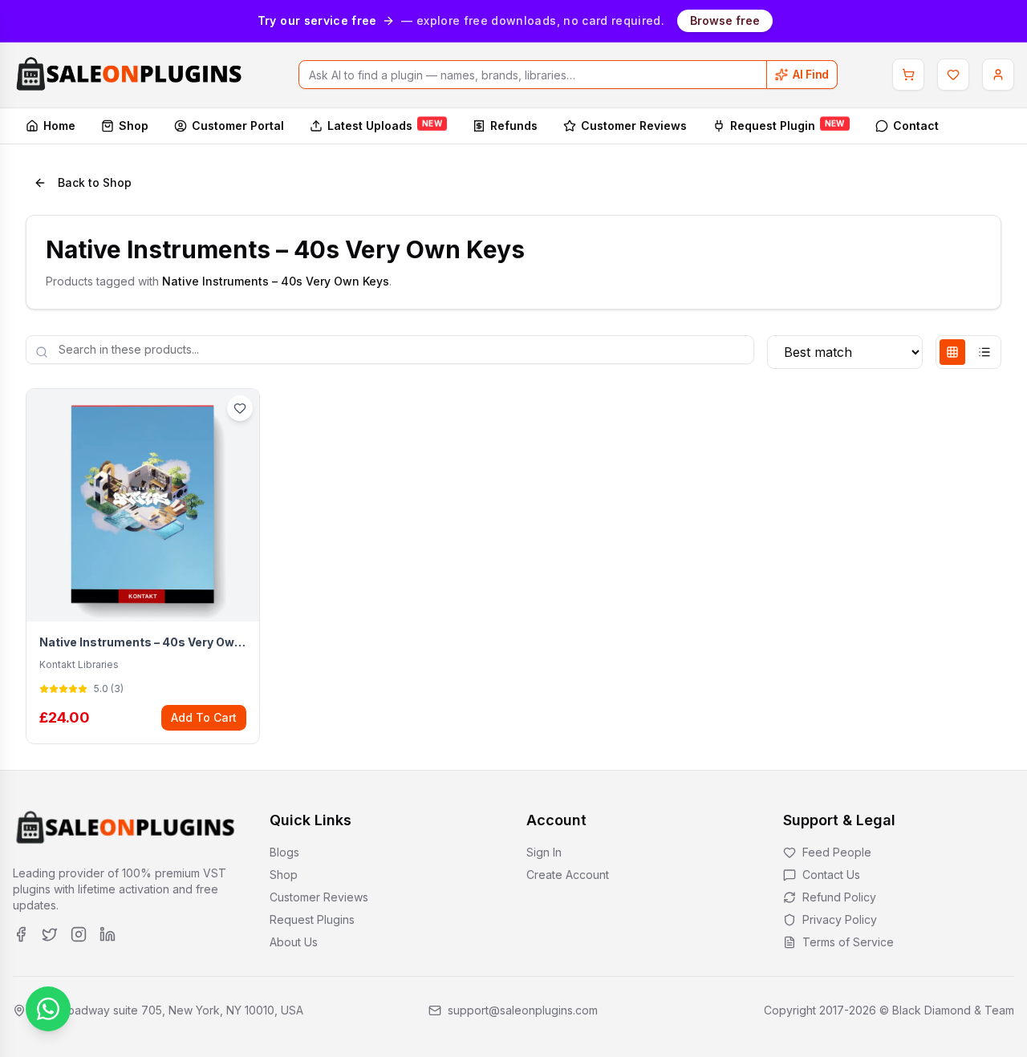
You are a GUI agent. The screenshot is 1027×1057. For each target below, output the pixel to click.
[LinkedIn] (107, 934)
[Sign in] (998, 75)
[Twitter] (50, 934)
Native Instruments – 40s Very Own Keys (142, 642)
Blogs (284, 852)
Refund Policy (839, 897)
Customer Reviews (634, 125)
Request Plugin (787, 124)
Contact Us (831, 874)
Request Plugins (312, 919)
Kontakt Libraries (79, 664)
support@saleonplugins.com (523, 1010)
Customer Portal (238, 125)
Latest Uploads (384, 124)
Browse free (725, 20)
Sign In (544, 852)
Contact (916, 125)
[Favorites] (953, 75)
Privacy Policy (839, 919)
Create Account (567, 874)
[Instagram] (79, 934)
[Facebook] (21, 934)
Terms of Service (848, 942)
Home (59, 125)
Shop (133, 125)
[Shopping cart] (908, 75)
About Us (294, 942)
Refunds (514, 125)
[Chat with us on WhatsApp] (48, 1008)
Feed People (836, 852)
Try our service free (317, 20)
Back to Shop (95, 182)
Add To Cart (204, 717)
